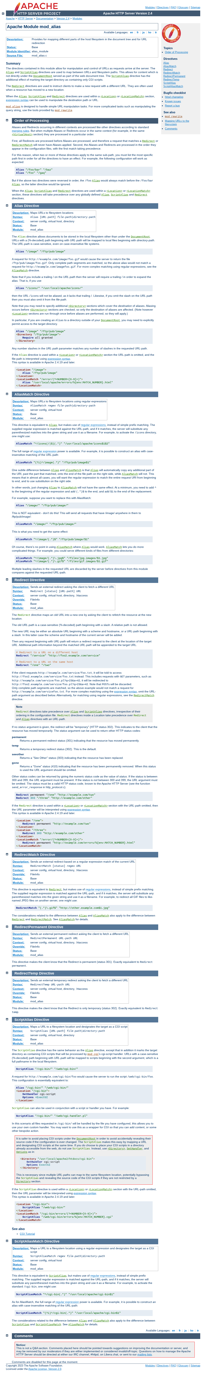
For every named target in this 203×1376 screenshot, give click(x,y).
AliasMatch (169, 66)
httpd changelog (174, 96)
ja (143, 32)
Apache (10, 18)
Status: (11, 47)
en (131, 32)
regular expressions (93, 424)
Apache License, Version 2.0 (44, 1368)
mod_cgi (93, 1054)
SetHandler (135, 1148)
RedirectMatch (171, 72)
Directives (163, 7)
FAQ (173, 7)
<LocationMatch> (132, 96)
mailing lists (144, 1354)
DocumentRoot (42, 76)
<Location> (108, 96)
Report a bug (172, 105)
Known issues (173, 101)
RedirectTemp (171, 79)
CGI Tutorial (27, 1233)
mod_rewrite (63, 110)
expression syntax (17, 100)
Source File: (15, 55)
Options (21, 1152)
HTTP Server (25, 18)
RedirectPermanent (174, 76)
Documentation (44, 18)
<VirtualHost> (22, 134)
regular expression (45, 451)
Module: (18, 229)
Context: (18, 221)
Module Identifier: (19, 51)
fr (137, 32)
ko (149, 32)
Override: (19, 599)
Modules (150, 7)
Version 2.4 (62, 18)
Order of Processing (176, 52)
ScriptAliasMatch (173, 86)
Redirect (18, 86)
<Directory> (77, 306)
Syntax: (18, 216)
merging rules (20, 130)
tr (156, 32)
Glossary (183, 7)
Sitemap (195, 7)
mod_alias (13, 106)
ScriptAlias (29, 72)
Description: (15, 39)
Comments (171, 128)
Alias (10, 72)
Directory (23, 1181)
